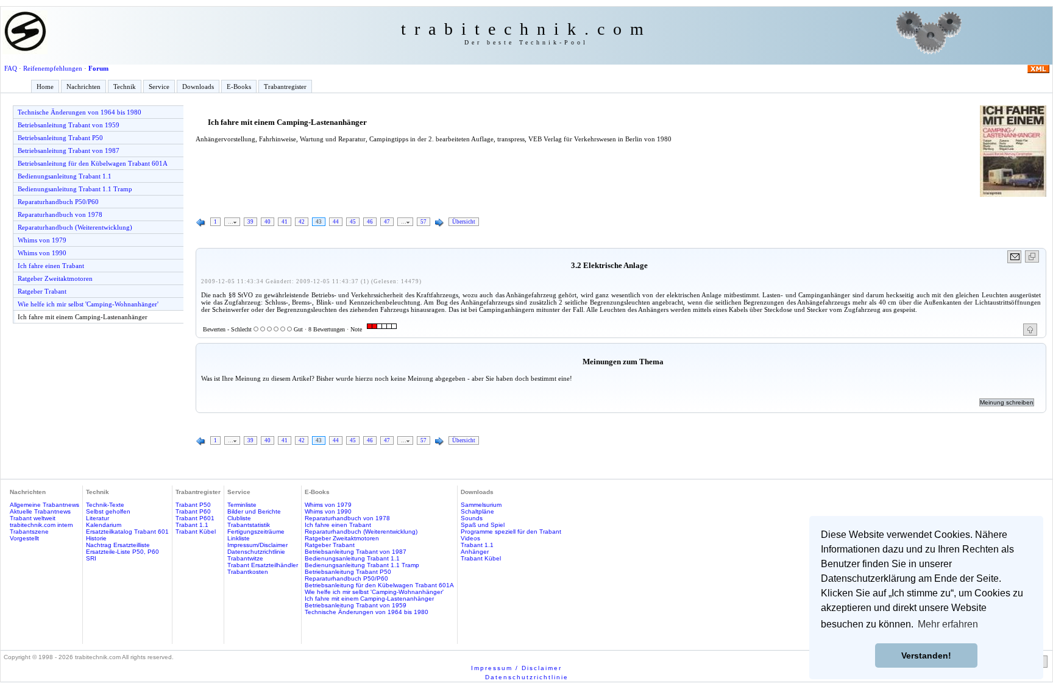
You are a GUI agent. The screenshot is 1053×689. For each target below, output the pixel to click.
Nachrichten (83, 86)
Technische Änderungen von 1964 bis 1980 (79, 112)
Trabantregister (285, 86)
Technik (124, 86)
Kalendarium (103, 524)
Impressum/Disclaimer (257, 545)
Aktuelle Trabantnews (40, 511)
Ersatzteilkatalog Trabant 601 (127, 531)
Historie (96, 538)
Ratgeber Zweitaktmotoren (55, 278)
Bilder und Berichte (254, 511)
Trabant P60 (193, 511)
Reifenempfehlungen (52, 68)
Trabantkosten (247, 571)
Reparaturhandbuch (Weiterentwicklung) (75, 227)
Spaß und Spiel (483, 524)
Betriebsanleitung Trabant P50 (60, 137)
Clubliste (239, 518)
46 (370, 222)
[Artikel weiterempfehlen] (1015, 257)
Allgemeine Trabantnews (44, 504)
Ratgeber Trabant (42, 291)
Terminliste (242, 504)
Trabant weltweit (32, 518)
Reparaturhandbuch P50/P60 (58, 201)
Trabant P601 (195, 518)
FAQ (10, 68)
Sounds (472, 518)
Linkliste (238, 538)
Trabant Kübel (196, 531)
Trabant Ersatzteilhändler (262, 565)
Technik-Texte (105, 504)
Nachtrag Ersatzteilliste (118, 545)
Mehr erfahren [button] (948, 624)
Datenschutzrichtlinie (256, 551)
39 (250, 222)
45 (353, 222)
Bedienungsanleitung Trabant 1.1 (65, 176)
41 (285, 222)
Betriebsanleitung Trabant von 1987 (68, 150)
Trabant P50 (193, 504)
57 (423, 222)
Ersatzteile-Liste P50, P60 (122, 551)
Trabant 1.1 (192, 524)
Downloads (198, 86)
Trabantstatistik (248, 524)
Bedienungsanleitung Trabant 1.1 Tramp (75, 189)
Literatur (97, 518)
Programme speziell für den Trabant (511, 531)
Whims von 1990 (42, 252)
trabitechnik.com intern (41, 524)
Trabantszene (29, 531)
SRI (91, 558)
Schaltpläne (477, 511)
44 (336, 222)
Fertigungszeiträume (256, 531)
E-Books (239, 86)
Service (159, 86)
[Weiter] (439, 223)
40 (267, 222)
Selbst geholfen (108, 511)
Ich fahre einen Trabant (51, 265)
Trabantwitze (245, 558)
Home (45, 86)
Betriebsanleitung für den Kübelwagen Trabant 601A (93, 163)
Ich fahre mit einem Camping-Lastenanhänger (82, 316)
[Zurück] (201, 223)
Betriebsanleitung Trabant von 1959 (68, 125)
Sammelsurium (481, 504)
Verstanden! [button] (926, 655)
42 (302, 222)
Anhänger (475, 551)
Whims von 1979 (42, 240)
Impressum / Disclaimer (516, 668)
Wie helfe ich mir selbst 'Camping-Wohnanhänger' (88, 304)
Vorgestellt (24, 538)
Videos (470, 538)
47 (387, 222)
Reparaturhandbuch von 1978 (60, 214)
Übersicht (463, 222)
